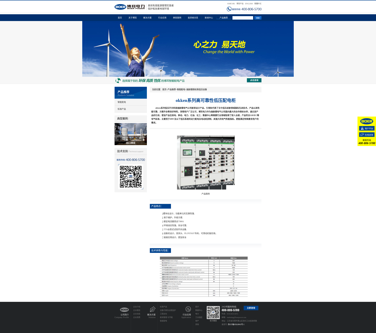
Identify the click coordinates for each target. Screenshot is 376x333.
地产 (197, 321)
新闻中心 (209, 18)
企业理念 (136, 310)
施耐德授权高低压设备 (196, 89)
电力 (197, 314)
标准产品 (122, 109)
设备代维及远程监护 (168, 310)
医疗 (197, 307)
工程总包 (163, 314)
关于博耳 (133, 18)
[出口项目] (131, 124)
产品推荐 (224, 18)
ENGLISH (249, 4)
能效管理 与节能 (166, 317)
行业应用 (162, 18)
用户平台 (369, 128)
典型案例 (177, 18)
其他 (197, 324)
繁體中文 (257, 4)
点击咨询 (254, 80)
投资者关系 (193, 18)
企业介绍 (136, 307)
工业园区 (198, 317)
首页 (120, 18)
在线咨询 (369, 135)
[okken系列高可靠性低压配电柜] (205, 134)
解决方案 (147, 18)
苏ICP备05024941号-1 (236, 324)
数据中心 (198, 310)
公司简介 (125, 315)
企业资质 (136, 317)
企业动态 (136, 314)
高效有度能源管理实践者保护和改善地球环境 (161, 7)
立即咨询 (251, 308)
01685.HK (231, 4)
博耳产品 (240, 4)
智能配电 (122, 102)
